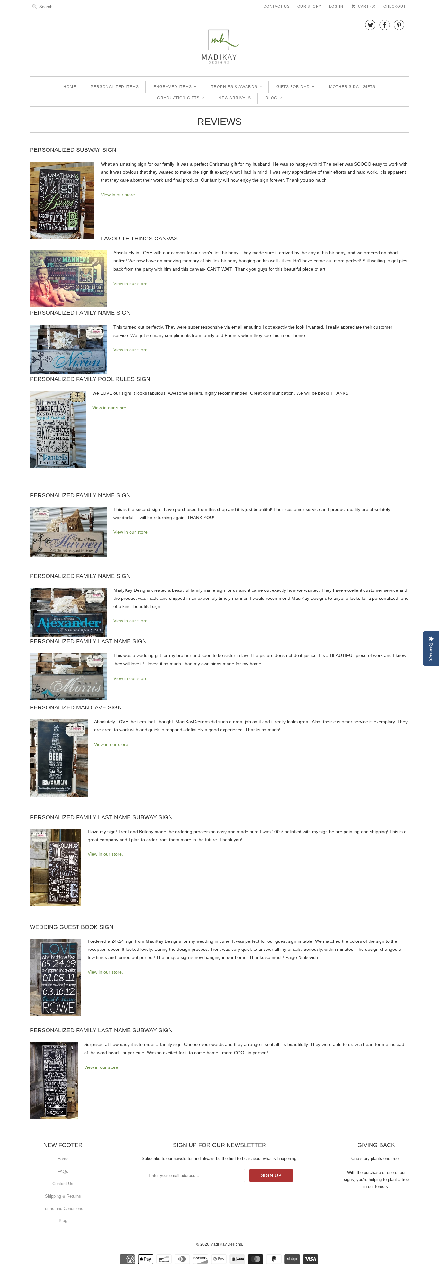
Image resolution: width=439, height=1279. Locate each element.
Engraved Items (172, 87)
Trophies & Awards (234, 87)
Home (69, 87)
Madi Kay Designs (226, 1244)
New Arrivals (235, 98)
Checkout (394, 6)
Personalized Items (115, 87)
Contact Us (277, 6)
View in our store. (118, 194)
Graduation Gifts (178, 98)
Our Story (309, 6)
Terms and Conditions (63, 1208)
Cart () (366, 6)
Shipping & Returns (63, 1196)
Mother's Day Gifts (352, 87)
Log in (336, 6)
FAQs (63, 1171)
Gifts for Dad (293, 87)
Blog (271, 98)
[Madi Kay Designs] (219, 43)
